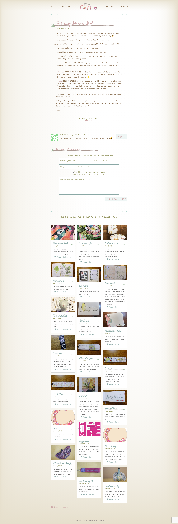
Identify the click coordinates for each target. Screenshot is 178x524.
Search (125, 6)
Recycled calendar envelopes (113, 331)
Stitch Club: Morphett (85, 243)
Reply (120, 136)
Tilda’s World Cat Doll (60, 316)
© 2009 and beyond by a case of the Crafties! (89, 520)
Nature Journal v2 (58, 281)
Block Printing (83, 286)
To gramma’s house (110, 408)
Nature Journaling (110, 283)
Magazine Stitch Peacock (60, 243)
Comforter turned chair (112, 243)
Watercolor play (84, 321)
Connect (66, 6)
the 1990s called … (84, 441)
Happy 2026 (57, 428)
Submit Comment (115, 199)
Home (52, 6)
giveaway (89, 120)
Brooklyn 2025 (58, 393)
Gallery (110, 6)
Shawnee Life (83, 396)
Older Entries (60, 506)
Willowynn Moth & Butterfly (62, 463)
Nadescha (61, 72)
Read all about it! (62, 256)
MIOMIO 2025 (110, 446)
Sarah (59, 81)
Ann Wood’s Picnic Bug (112, 486)
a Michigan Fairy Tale (85, 358)
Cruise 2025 (109, 368)
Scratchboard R (57, 353)
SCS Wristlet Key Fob (86, 481)
